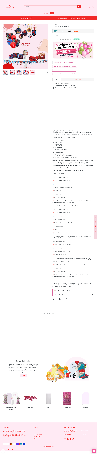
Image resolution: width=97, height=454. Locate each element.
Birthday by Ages (41, 10)
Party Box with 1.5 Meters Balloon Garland (65, 66)
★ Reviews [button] (12, 449)
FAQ (25, 1)
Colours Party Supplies (84, 10)
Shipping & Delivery (38, 429)
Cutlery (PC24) (58, 146)
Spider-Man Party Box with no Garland (63, 62)
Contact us (36, 427)
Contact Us (10, 1)
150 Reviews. (75, 31)
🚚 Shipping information (62, 290)
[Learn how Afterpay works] (76, 39)
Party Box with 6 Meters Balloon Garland (64, 74)
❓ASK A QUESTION (59, 294)
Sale (52, 13)
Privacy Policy (37, 436)
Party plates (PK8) (59, 141)
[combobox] (52, 6)
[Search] (79, 6)
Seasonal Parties (71, 10)
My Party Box (56, 24)
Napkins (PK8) (58, 144)
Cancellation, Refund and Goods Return (42, 432)
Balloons (18, 10)
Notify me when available (95, 227)
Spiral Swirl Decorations (61, 149)
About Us (5, 1)
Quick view (13, 337)
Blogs (35, 438)
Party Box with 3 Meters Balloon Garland (64, 70)
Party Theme (51, 10)
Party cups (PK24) (59, 142)
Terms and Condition (38, 434)
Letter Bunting (58, 147)
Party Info (46, 13)
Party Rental (10, 10)
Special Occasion (61, 10)
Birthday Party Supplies (28, 10)
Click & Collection (19, 1)
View (23, 375)
